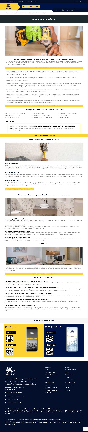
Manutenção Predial (70, 382)
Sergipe (79, 411)
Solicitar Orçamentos (19, 12)
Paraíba (10, 411)
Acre (6, 410)
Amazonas (16, 410)
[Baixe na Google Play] (11, 331)
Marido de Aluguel (70, 385)
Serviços (45, 12)
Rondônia (50, 411)
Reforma (67, 390)
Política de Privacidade (51, 387)
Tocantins (13, 413)
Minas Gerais (61, 410)
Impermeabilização (70, 380)
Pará (6, 411)
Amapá (21, 410)
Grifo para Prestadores (51, 374)
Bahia (25, 410)
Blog (46, 380)
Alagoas (10, 410)
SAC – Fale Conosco (50, 382)
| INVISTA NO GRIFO (33, 1)
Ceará (29, 410)
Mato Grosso (79, 410)
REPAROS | (18, 1)
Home (7, 12)
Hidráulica (67, 377)
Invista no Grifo (49, 392)
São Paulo (7, 413)
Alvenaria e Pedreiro (70, 369)
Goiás (49, 410)
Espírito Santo (44, 410)
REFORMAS (25, 1)
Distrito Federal (36, 410)
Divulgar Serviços (34, 12)
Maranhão (54, 410)
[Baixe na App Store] (11, 343)
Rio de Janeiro (32, 411)
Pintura (67, 387)
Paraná (26, 411)
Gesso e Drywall (69, 374)
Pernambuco (16, 411)
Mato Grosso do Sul (70, 410)
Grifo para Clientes (50, 372)
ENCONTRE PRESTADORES (30, 6)
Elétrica (67, 372)
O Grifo (47, 377)
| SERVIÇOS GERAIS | (10, 1)
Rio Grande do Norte (42, 411)
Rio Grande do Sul (63, 411)
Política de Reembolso (51, 390)
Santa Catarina (72, 411)
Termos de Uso (49, 385)
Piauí (22, 411)
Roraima (56, 411)
